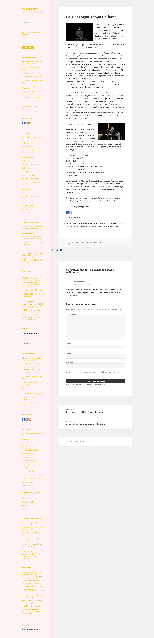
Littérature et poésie (29, 182)
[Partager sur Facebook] (67, 212)
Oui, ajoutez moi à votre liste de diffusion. (86, 384)
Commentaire (72, 314)
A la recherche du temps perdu (32, 137)
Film (37, 290)
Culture (31, 287)
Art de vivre (26, 147)
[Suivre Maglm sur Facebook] (23, 123)
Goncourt (27, 293)
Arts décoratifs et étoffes (30, 154)
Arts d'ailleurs (26, 150)
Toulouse (30, 317)
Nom (68, 344)
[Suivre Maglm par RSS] (29, 123)
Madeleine (31, 301)
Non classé (25, 189)
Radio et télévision (28, 206)
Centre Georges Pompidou (31, 285)
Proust (29, 313)
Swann (24, 317)
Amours (31, 278)
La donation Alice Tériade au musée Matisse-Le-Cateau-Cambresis (32, 260)
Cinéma (24, 161)
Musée (40, 304)
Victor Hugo (36, 317)
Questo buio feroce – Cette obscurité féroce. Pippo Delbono (91, 223)
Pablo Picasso (40, 306)
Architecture (26, 143)
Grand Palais (38, 294)
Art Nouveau (25, 280)
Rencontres (26, 315)
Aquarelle (35, 278)
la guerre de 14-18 (27, 299)
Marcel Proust (27, 304)
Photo (24, 202)
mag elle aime (30, 8)
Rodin (31, 315)
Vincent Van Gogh (26, 319)
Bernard (31, 282)
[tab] (53, 250)
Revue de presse (27, 209)
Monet (34, 304)
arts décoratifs (33, 280)
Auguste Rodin (25, 282)
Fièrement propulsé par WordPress (78, 442)
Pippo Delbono (100, 243)
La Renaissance (38, 299)
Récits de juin (87, 198)
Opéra (24, 193)
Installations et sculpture (30, 179)
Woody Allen (33, 319)
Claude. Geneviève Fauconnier (32, 97)
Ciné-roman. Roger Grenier (31, 73)
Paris (25, 309)
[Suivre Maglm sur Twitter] (26, 123)
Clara (23, 242)
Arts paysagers (27, 157)
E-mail (24, 39)
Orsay (34, 306)
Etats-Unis (36, 287)
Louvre (25, 301)
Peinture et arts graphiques (31, 196)
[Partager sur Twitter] (70, 212)
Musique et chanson (28, 186)
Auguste (41, 280)
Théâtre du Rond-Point (75, 161)
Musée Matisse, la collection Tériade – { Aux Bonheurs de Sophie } (32, 256)
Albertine (25, 278)
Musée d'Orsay (27, 307)
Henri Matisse (35, 297)
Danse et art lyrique (28, 164)
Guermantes (26, 297)
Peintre (31, 310)
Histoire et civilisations (29, 175)
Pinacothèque (38, 310)
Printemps (25, 313)
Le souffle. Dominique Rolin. (31, 77)
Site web (69, 362)
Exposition (25, 172)
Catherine (35, 282)
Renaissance (35, 313)
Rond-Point (37, 315)
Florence (41, 290)
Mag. (82, 243)
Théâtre (24, 213)
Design (24, 168)
